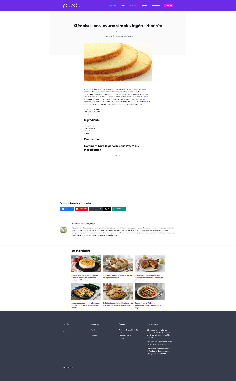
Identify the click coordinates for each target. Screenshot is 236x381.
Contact (169, 6)
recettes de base (138, 89)
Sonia (118, 32)
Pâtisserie (133, 6)
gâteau (145, 97)
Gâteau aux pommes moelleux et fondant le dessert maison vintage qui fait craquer (159, 351)
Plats (123, 6)
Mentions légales (125, 336)
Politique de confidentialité (129, 330)
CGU (120, 333)
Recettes (113, 6)
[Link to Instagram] (66, 331)
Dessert (93, 333)
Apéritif (144, 6)
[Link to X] (63, 331)
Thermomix (155, 6)
